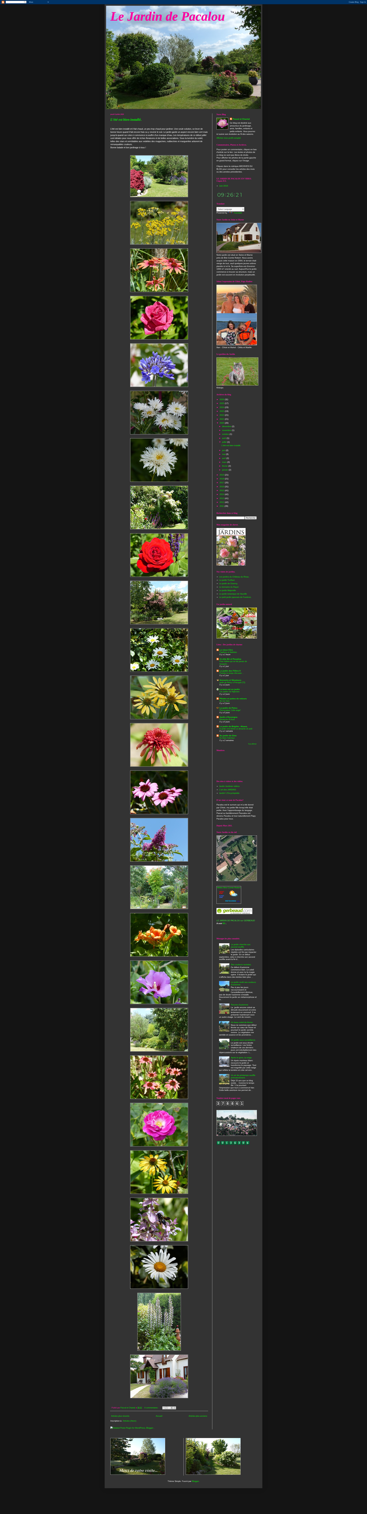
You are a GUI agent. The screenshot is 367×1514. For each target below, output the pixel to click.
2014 (222, 494)
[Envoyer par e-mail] (163, 1407)
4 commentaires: (151, 1408)
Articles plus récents (120, 1416)
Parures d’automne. (240, 1005)
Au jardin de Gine (228, 735)
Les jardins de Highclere (229, 692)
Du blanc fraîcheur (227, 738)
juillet (224, 442)
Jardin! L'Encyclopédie (229, 793)
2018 (222, 479)
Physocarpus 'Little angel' (230, 710)
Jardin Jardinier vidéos (229, 786)
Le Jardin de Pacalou (167, 16)
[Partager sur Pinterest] (174, 1407)
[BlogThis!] (166, 1407)
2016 (222, 486)
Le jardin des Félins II (230, 671)
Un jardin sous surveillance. (243, 1040)
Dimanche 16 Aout (227, 719)
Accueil (159, 1416)
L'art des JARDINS (227, 789)
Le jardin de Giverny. (228, 583)
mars (224, 462)
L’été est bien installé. (126, 119)
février (225, 466)
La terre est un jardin (229, 689)
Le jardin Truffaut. (227, 580)
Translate (238, 213)
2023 (222, 411)
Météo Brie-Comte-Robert (229, 887)
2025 (222, 403)
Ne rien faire (224, 701)
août (224, 438)
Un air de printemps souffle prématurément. (243, 1076)
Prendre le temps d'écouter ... (231, 673)
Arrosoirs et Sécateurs (230, 680)
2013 (222, 498)
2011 (222, 506)
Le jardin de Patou (228, 708)
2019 (222, 475)
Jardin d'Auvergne (228, 717)
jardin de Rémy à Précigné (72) (232, 682)
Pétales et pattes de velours (233, 698)
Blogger (195, 1481)
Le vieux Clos (226, 650)
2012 (222, 502)
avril (224, 458)
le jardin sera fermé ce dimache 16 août (235, 729)
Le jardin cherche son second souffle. (240, 945)
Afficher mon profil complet (228, 138)
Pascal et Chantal (241, 119)
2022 (222, 415)
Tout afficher (252, 744)
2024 (222, 407)
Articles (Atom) (129, 1421)
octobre (226, 434)
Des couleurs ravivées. (241, 964)
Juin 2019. (224, 186)
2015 (222, 490)
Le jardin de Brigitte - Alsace (233, 726)
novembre (227, 430)
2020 (222, 423)
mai (224, 454)
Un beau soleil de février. (242, 1022)
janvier (225, 470)
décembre (227, 426)
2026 (222, 399)
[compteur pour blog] (233, 1144)
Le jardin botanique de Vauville (233, 594)
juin (224, 450)
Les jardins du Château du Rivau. (234, 577)
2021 (222, 419)
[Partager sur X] (169, 1407)
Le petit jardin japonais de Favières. (235, 597)
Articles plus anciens (198, 1416)
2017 (222, 482)
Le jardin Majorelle (227, 590)
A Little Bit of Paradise (230, 659)
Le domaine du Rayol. (229, 587)
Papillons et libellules (228, 652)
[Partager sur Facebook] (171, 1407)
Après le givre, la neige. (241, 1057)
